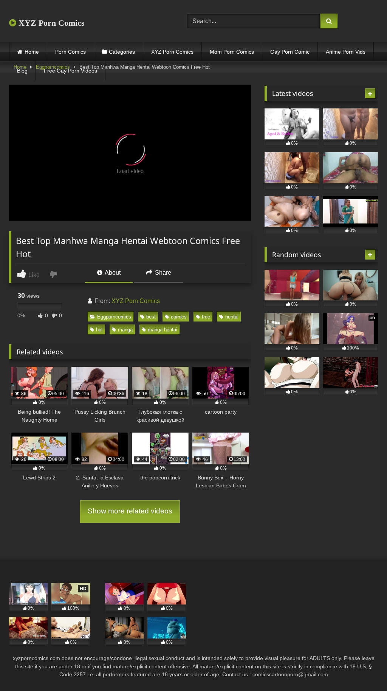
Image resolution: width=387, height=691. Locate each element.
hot (99, 329)
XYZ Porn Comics (50, 23)
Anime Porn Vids (345, 52)
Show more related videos (130, 511)
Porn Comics (70, 52)
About (112, 272)
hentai (231, 317)
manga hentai (162, 329)
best (151, 317)
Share (162, 272)
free (206, 317)
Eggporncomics (114, 317)
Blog (22, 71)
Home (32, 52)
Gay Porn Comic (290, 52)
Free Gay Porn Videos (70, 71)
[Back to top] (363, 668)
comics (179, 317)
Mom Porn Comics (232, 52)
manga (125, 329)
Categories (122, 52)
